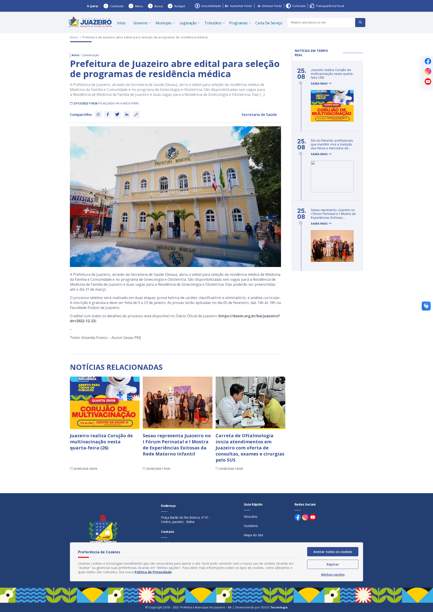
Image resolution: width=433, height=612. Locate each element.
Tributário (212, 23)
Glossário (251, 516)
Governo (141, 23)
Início (121, 23)
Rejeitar (333, 564)
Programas (238, 23)
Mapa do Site (253, 535)
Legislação (188, 23)
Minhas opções (333, 574)
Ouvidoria (251, 526)
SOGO (274, 607)
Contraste (299, 6)
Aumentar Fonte (241, 6)
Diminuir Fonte (272, 6)
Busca (156, 6)
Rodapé (177, 6)
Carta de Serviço (268, 23)
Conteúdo (114, 6)
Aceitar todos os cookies (332, 552)
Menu (136, 6)
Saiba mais (319, 83)
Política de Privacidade (153, 572)
